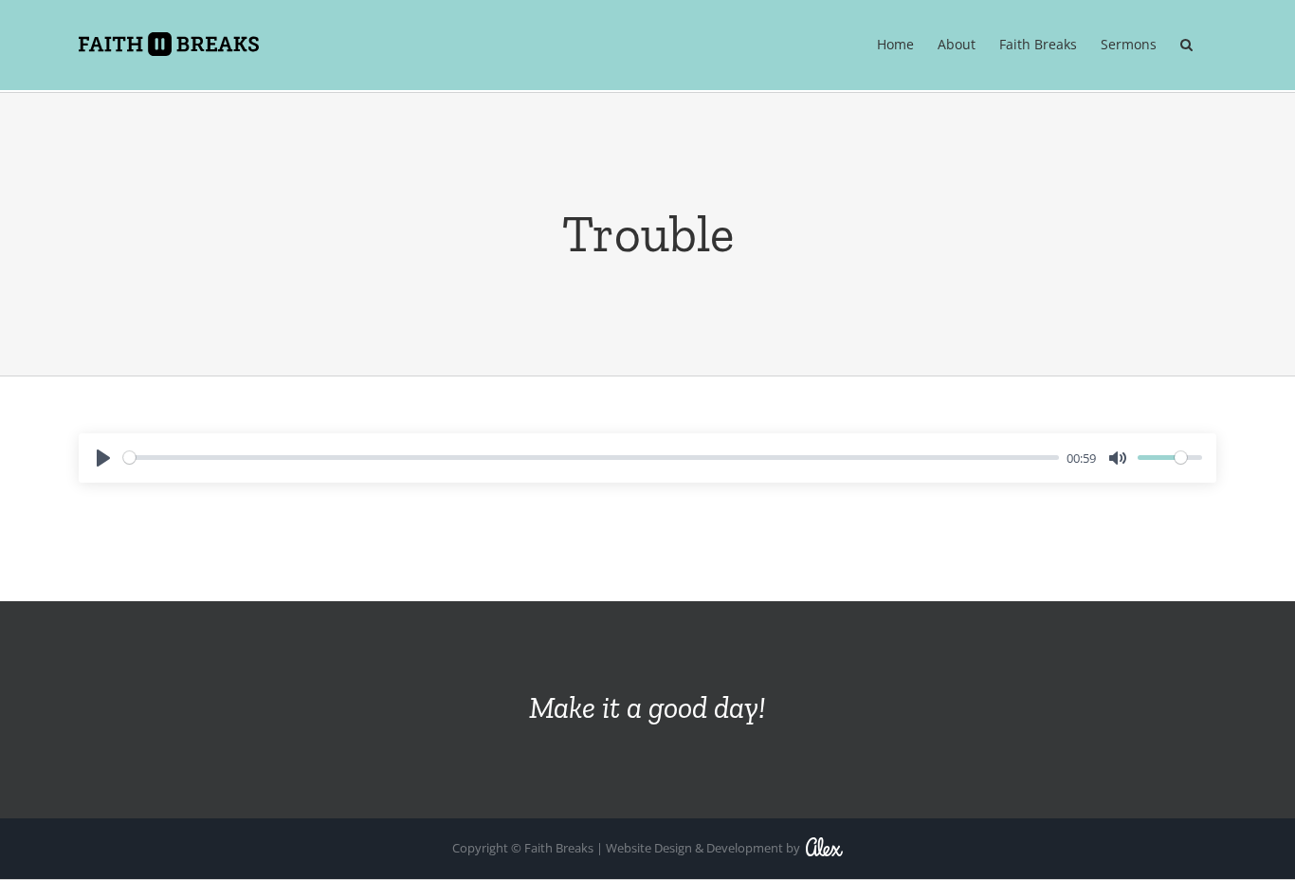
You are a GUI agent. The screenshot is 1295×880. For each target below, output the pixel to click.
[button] (1186, 44)
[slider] (591, 458)
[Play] (103, 458)
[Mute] (1118, 458)
